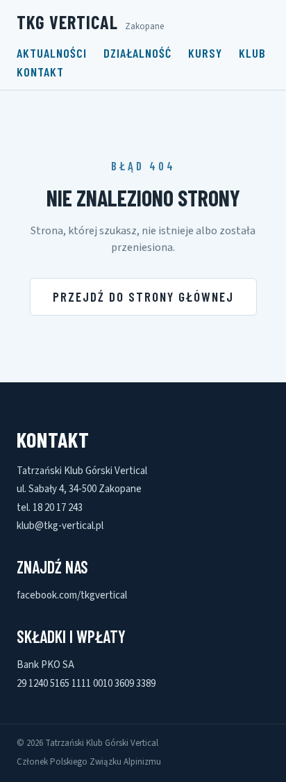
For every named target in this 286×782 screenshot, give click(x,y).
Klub (252, 52)
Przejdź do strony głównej (143, 296)
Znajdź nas (52, 567)
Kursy (205, 52)
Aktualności (52, 52)
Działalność (137, 52)
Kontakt (40, 71)
